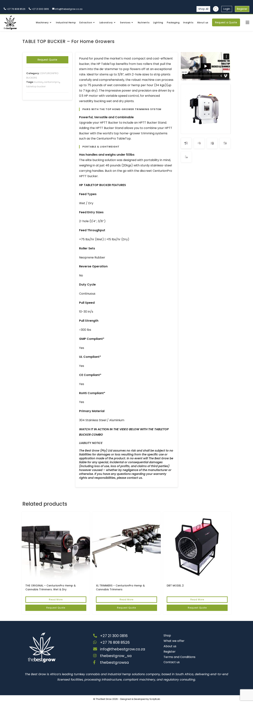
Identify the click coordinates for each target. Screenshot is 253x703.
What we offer (174, 641)
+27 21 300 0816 (40, 9)
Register (242, 9)
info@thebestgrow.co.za (68, 9)
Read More (56, 599)
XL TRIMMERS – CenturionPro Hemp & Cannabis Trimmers (120, 587)
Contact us (172, 662)
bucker (38, 82)
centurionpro (51, 82)
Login (226, 9)
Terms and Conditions (179, 657)
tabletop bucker (36, 86)
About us (170, 646)
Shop (167, 635)
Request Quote (47, 60)
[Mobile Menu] (247, 22)
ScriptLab (154, 699)
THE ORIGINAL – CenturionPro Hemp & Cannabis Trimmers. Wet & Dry (50, 587)
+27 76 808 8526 (15, 9)
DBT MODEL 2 (175, 585)
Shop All (203, 9)
